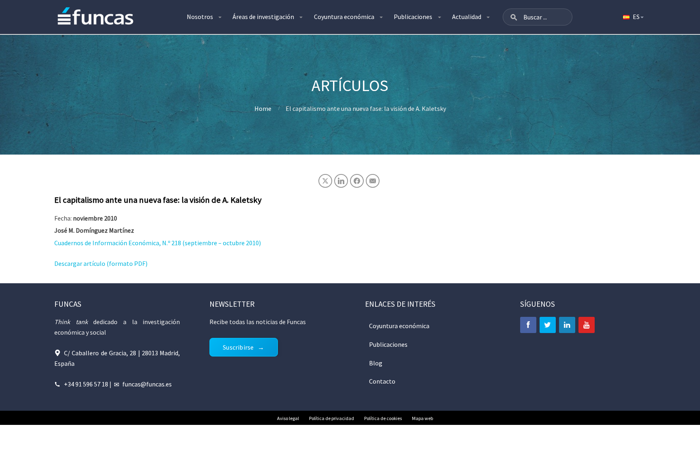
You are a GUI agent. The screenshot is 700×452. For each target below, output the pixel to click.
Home (262, 108)
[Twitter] (548, 325)
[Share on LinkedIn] (341, 181)
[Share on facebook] (357, 181)
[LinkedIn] (567, 325)
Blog (375, 363)
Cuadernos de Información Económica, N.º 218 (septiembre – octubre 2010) (157, 243)
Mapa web (422, 418)
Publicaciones (413, 17)
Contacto (382, 381)
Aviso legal (288, 418)
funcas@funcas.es (147, 384)
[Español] (633, 17)
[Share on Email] (373, 181)
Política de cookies (383, 418)
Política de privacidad (331, 418)
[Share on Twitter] (325, 181)
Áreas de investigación (263, 17)
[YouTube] (586, 325)
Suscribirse (238, 347)
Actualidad (466, 17)
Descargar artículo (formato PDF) (100, 263)
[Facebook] (528, 325)
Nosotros (200, 17)
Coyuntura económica (344, 17)
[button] (513, 17)
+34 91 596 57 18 (86, 384)
